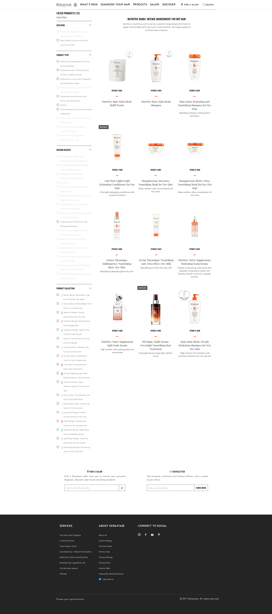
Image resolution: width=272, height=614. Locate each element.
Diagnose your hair (115, 5)
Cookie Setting (105, 540)
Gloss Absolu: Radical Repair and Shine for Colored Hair (77, 306)
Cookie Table (104, 568)
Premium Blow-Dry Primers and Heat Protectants (75, 111)
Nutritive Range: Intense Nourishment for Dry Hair (74, 314)
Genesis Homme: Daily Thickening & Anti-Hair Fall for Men (76, 386)
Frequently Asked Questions (111, 574)
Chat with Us (108, 579)
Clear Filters (62, 17)
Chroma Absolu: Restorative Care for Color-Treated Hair (75, 358)
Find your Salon (105, 546)
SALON (154, 5)
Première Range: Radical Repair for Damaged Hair (76, 323)
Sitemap (63, 574)
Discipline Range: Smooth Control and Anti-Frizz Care (75, 414)
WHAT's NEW (89, 5)
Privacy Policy (104, 563)
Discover (168, 5)
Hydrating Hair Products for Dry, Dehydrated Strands (74, 224)
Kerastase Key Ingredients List (72, 563)
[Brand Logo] (64, 5)
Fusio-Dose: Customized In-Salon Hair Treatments (75, 366)
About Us (103, 535)
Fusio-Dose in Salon (68, 546)
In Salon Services (67, 540)
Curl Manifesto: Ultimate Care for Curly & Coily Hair (76, 349)
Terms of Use (104, 552)
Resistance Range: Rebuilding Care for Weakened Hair (76, 432)
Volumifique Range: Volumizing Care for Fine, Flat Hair (76, 449)
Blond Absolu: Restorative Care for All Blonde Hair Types (76, 297)
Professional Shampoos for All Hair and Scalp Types (75, 63)
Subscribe (201, 487)
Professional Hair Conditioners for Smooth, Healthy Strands (74, 72)
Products (140, 5)
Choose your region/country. (70, 599)
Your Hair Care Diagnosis (70, 535)
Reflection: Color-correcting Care (74, 557)
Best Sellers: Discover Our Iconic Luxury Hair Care (74, 42)
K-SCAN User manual (69, 568)
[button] (74, 25)
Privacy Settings (106, 557)
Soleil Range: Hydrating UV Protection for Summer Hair (75, 423)
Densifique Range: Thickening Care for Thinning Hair (76, 406)
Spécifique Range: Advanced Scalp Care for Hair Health (75, 440)
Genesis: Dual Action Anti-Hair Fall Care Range (76, 340)
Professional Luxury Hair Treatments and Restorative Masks (75, 81)
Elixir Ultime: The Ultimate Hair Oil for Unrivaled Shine (76, 397)
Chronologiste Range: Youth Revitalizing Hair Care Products (76, 375)
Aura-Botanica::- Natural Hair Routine (75, 552)
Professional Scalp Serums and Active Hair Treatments (73, 98)
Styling (63, 105)
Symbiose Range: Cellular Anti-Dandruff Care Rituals (76, 332)
